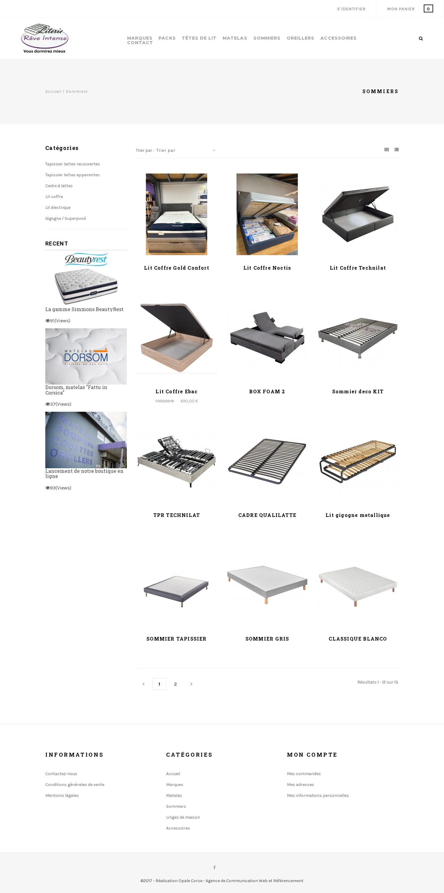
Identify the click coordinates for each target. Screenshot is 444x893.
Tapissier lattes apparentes (72, 174)
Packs (167, 38)
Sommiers (267, 38)
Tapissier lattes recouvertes (72, 164)
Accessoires (338, 38)
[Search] (421, 38)
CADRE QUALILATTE (267, 515)
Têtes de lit (199, 38)
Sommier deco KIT (358, 391)
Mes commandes (304, 773)
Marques (140, 38)
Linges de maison (183, 817)
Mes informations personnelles (318, 795)
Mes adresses (300, 784)
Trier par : (145, 150)
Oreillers (300, 38)
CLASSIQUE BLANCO (358, 638)
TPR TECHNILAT (176, 515)
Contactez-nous (61, 773)
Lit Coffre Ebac (177, 391)
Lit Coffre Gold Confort (176, 268)
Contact (140, 43)
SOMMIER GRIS (267, 638)
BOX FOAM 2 (267, 391)
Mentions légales (62, 795)
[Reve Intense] (44, 38)
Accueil (53, 91)
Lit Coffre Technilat (358, 268)
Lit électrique (57, 207)
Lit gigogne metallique (358, 515)
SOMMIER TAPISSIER (176, 638)
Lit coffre (54, 196)
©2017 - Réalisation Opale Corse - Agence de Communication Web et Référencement (222, 880)
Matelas (235, 38)
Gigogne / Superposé (65, 218)
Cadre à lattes (59, 185)
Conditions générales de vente (74, 784)
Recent (56, 243)
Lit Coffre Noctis (267, 268)
